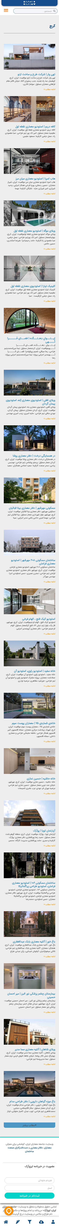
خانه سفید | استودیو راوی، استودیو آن (34, 670)
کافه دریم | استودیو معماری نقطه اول (35, 126)
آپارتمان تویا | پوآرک (44, 830)
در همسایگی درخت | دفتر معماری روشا (34, 455)
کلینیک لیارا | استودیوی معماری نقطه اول (33, 286)
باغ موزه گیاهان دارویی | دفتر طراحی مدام (32, 1101)
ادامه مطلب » (49, 89)
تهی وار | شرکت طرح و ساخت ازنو (36, 74)
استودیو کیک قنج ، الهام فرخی (38, 618)
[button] (6, 10)
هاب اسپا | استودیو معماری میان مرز (35, 178)
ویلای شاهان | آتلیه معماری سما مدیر (35, 1049)
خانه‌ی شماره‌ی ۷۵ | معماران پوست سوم (33, 723)
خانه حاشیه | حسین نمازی (41, 778)
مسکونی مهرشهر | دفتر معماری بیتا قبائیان (32, 507)
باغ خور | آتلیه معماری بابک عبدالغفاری (34, 941)
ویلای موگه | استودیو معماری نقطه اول (34, 230)
